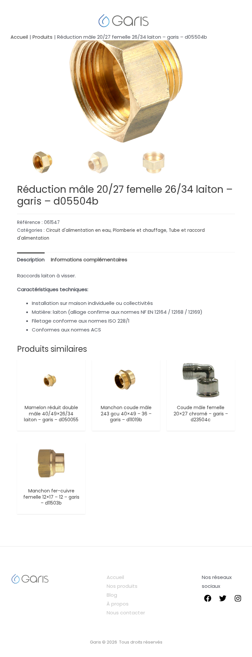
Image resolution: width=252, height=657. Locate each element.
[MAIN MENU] (17, 20)
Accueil (115, 577)
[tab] (31, 259)
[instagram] (238, 598)
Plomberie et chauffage (139, 230)
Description (31, 259)
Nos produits (122, 586)
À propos (118, 603)
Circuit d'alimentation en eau (78, 230)
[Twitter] (222, 598)
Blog (112, 594)
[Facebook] (207, 598)
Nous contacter (126, 612)
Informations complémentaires (89, 259)
